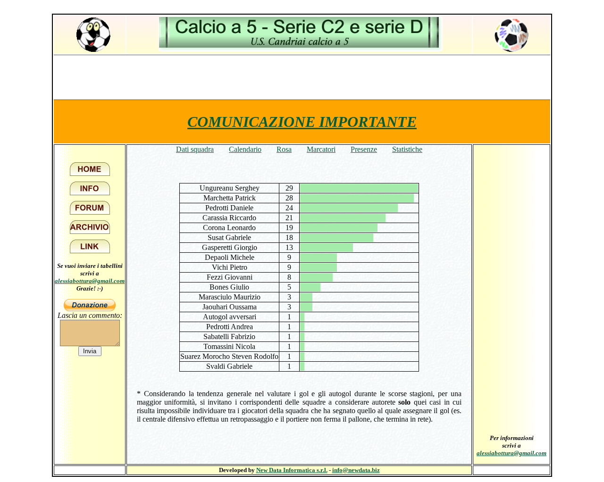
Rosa (284, 149)
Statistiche (407, 149)
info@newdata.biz (356, 470)
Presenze (364, 149)
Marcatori (321, 149)
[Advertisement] (302, 77)
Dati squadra (195, 149)
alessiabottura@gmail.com (90, 280)
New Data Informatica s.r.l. (291, 470)
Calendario (245, 149)
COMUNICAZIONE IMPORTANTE (302, 121)
